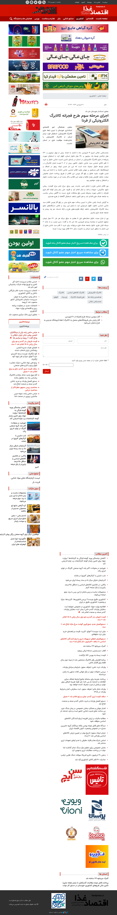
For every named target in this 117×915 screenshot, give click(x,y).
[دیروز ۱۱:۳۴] (33, 449)
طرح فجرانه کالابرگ (77, 297)
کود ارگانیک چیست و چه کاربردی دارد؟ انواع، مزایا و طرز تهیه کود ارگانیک (24, 356)
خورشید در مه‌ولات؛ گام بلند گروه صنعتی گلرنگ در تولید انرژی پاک (18, 427)
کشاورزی (80, 18)
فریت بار (36, 482)
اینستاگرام (27, 2)
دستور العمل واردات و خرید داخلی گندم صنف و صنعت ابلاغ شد (23, 383)
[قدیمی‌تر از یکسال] (33, 542)
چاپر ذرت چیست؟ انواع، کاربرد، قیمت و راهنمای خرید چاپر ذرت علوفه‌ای (84, 633)
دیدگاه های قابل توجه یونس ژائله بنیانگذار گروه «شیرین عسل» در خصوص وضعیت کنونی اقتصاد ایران (83, 727)
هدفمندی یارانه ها (94, 297)
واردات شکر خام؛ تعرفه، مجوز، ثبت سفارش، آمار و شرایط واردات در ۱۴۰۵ (83, 691)
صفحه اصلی (102, 96)
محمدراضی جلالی (95, 301)
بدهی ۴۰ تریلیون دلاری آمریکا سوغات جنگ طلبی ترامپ (83, 755)
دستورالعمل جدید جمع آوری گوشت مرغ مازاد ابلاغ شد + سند (83, 626)
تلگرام (31, 2)
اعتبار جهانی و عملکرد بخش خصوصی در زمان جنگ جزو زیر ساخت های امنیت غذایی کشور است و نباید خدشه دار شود (83, 711)
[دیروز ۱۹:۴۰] (33, 426)
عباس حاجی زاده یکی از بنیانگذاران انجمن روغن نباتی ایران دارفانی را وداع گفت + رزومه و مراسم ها (23, 335)
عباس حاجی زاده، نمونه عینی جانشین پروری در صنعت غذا (25, 395)
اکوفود (56, 297)
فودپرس (92, 10)
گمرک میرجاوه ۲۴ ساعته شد (94, 646)
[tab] (24, 321)
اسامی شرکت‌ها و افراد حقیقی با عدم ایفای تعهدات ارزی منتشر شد (83, 742)
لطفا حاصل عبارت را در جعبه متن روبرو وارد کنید (90, 360)
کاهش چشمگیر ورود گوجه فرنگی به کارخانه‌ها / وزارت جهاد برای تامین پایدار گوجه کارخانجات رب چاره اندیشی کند (24, 413)
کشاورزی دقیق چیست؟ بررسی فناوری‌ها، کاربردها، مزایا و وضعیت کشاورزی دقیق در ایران (83, 601)
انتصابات (35, 277)
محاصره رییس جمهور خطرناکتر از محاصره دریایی (24, 389)
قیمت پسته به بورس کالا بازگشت (92, 655)
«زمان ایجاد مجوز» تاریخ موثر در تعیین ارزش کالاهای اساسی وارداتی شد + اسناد (84, 734)
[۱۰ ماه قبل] (33, 529)
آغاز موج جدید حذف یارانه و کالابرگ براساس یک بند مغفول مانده (23, 376)
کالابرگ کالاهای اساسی (75, 292)
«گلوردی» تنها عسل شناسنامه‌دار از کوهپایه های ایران (18, 541)
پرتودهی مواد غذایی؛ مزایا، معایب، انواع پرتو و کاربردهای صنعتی (23, 364)
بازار (58, 18)
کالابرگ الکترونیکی (94, 292)
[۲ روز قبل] (33, 459)
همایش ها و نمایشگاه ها (21, 18)
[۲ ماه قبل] (33, 508)
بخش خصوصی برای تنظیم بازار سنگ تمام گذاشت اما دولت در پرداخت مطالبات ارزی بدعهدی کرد (84, 749)
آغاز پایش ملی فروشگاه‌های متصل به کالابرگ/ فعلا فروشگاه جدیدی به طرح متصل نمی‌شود (72, 322)
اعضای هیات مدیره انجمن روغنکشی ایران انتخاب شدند (26, 349)
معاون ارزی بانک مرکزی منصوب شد (23, 314)
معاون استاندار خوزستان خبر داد (96, 111)
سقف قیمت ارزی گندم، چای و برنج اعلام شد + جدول (23, 370)
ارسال (47, 371)
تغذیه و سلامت (48, 18)
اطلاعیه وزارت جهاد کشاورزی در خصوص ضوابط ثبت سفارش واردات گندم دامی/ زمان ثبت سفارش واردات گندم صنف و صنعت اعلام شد (85, 609)
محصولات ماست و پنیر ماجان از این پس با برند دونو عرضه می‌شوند (17, 497)
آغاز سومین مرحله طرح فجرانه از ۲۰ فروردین (82, 316)
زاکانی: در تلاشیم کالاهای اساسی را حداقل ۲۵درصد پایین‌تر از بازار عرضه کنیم (25, 461)
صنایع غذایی (68, 18)
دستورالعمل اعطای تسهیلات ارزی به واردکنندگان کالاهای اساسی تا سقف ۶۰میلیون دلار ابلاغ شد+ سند (83, 640)
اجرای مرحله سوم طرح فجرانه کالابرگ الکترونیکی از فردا (79, 118)
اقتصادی (89, 18)
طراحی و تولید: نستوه (56, 912)
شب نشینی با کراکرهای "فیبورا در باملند (18, 438)
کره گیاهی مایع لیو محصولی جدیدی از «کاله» (18, 508)
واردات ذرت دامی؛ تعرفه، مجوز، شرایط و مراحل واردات (84, 667)
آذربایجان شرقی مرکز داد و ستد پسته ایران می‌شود (17, 448)
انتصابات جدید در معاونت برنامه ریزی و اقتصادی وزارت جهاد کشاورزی (24, 308)
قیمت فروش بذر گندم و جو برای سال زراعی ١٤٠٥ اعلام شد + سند (24, 343)
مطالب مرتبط (101, 312)
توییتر (35, 2)
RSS (44, 2)
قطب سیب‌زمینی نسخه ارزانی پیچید (91, 650)
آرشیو (83, 2)
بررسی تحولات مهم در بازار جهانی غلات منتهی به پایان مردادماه (84, 673)
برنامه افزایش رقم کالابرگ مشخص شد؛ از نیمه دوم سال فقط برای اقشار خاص (83, 661)
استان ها (103, 874)
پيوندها (89, 2)
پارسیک (64, 297)
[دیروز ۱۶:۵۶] (33, 439)
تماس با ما (97, 2)
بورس (37, 18)
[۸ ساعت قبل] (33, 410)
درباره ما (105, 2)
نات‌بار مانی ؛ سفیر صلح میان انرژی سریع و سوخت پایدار (17, 518)
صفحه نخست (101, 18)
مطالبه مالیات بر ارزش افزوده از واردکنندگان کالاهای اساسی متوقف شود (85, 720)
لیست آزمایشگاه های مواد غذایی (25, 478)
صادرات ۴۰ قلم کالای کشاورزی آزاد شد (90, 759)
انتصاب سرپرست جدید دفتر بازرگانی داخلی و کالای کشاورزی (23, 292)
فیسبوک (40, 2)
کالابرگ (61, 292)
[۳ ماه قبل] (33, 519)
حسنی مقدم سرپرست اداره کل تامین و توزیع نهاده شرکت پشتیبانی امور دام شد (23, 284)
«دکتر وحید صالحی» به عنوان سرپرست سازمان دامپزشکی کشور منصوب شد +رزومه (23, 299)
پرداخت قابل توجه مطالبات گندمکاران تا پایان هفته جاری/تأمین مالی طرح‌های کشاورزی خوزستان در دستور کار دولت (85, 884)
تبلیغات (77, 2)
